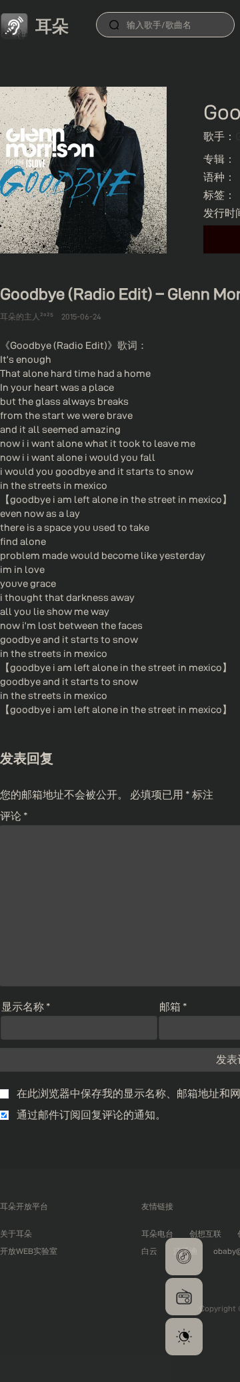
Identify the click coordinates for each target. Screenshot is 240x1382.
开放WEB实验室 (28, 1251)
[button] (184, 1256)
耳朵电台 (157, 1233)
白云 (149, 1251)
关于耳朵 (16, 1233)
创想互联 (205, 1233)
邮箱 (173, 1006)
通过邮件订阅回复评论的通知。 (91, 1115)
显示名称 (26, 1006)
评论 (14, 816)
